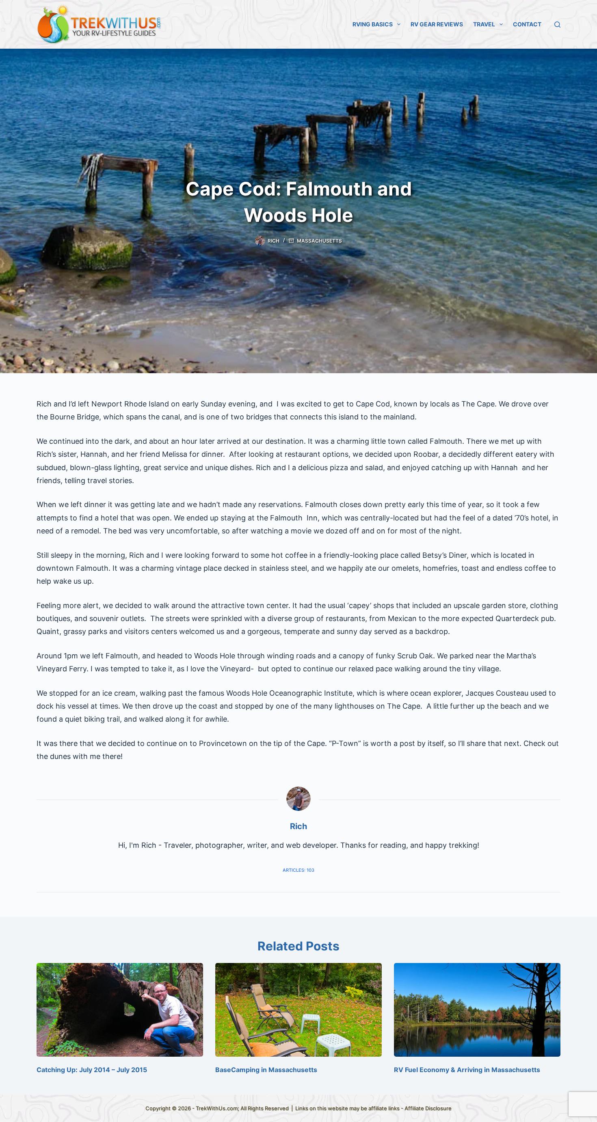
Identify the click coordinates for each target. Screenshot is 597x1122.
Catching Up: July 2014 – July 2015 (92, 1070)
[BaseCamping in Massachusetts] (298, 1010)
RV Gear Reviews (437, 24)
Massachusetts (319, 241)
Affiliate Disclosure (428, 1108)
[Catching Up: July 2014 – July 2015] (120, 1010)
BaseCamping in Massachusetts (266, 1070)
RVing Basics (373, 24)
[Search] (557, 24)
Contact (527, 24)
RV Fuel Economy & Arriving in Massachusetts (467, 1070)
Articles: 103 (298, 870)
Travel (484, 24)
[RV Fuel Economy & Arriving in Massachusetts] (477, 1010)
